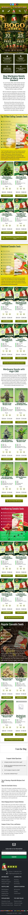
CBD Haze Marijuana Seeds (21, 477)
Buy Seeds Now (7, 195)
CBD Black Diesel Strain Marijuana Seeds (21, 403)
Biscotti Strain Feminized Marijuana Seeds (7, 178)
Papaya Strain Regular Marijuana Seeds (7, 679)
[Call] (9, 11)
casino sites (20, 660)
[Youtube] (15, 4)
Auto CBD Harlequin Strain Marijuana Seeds (7, 477)
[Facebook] (11, 4)
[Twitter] (13, 4)
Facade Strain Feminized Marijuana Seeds (21, 340)
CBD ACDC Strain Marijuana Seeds (6, 403)
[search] (20, 11)
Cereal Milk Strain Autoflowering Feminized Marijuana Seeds (21, 215)
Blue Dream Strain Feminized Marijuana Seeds (21, 178)
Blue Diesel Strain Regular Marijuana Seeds (21, 716)
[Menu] (3, 11)
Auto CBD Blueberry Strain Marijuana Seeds (7, 440)
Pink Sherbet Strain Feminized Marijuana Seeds (7, 340)
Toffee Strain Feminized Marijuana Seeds (7, 303)
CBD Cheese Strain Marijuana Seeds (21, 440)
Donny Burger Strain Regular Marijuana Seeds (20, 680)
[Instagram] (17, 4)
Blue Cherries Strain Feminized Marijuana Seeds (21, 303)
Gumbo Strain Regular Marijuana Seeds (7, 716)
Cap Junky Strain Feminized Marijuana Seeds (7, 215)
